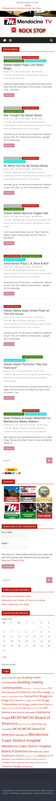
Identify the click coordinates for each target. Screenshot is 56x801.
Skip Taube (25, 763)
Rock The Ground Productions (26, 125)
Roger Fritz (42, 125)
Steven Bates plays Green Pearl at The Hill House (26, 312)
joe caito (39, 708)
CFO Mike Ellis (23, 692)
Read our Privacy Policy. (13, 560)
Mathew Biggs (41, 220)
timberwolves (27, 766)
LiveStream (40, 428)
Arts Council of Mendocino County (16, 596)
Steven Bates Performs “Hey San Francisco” (25, 365)
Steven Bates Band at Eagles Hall (26, 213)
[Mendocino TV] (28, 12)
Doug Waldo (20, 75)
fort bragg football (29, 701)
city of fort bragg (41, 692)
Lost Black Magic (32, 75)
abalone (5, 678)
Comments (8, 75)
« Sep (4, 657)
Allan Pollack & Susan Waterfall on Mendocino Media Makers (27, 419)
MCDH (16, 717)
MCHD (17, 729)
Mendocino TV (45, 755)
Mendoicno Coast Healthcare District (16, 759)
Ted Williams (44, 763)
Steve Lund (34, 762)
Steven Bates (20, 78)
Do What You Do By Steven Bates (26, 165)
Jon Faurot (41, 122)
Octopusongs (9, 125)
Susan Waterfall (40, 431)
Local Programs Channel (14, 61)
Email (5, 543)
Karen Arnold (17, 712)
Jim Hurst (33, 708)
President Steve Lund (11, 762)
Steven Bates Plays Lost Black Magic (24, 66)
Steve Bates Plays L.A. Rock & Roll (26, 263)
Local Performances (30, 57)
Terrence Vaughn (24, 72)
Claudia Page (20, 122)
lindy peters (30, 712)
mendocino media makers (13, 431)
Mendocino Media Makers (35, 61)
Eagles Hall (20, 220)
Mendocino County (31, 756)
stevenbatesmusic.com (17, 128)
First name (7, 532)
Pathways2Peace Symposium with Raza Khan (21, 8)
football (28, 696)
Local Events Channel (12, 357)
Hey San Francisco (22, 374)
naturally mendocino (38, 759)
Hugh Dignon (31, 122)
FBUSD (21, 696)
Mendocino (21, 734)
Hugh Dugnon (30, 220)
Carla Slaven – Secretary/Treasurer (35, 688)
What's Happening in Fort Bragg (15, 604)
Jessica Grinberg (22, 708)
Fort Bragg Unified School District (34, 704)
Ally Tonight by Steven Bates (23, 115)
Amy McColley (15, 677)
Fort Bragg (40, 696)
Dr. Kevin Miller (12, 696)
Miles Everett (8, 378)
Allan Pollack (20, 428)
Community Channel (12, 57)
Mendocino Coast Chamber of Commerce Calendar (23, 600)
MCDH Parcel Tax (24, 724)
